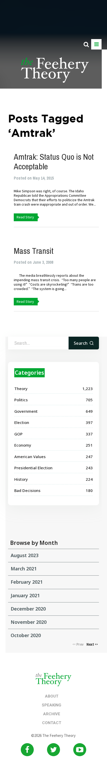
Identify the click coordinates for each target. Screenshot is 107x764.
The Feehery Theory (55, 73)
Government (26, 411)
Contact (51, 722)
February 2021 (27, 582)
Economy (22, 445)
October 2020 (26, 635)
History (21, 479)
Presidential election (33, 467)
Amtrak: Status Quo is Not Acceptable (54, 161)
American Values (30, 456)
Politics (21, 399)
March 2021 (24, 568)
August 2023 (24, 555)
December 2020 (28, 609)
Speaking (51, 705)
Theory (21, 388)
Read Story (25, 217)
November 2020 (28, 622)
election (21, 422)
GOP (18, 433)
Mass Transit (34, 250)
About (51, 696)
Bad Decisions (27, 490)
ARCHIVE (51, 714)
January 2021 (25, 595)
